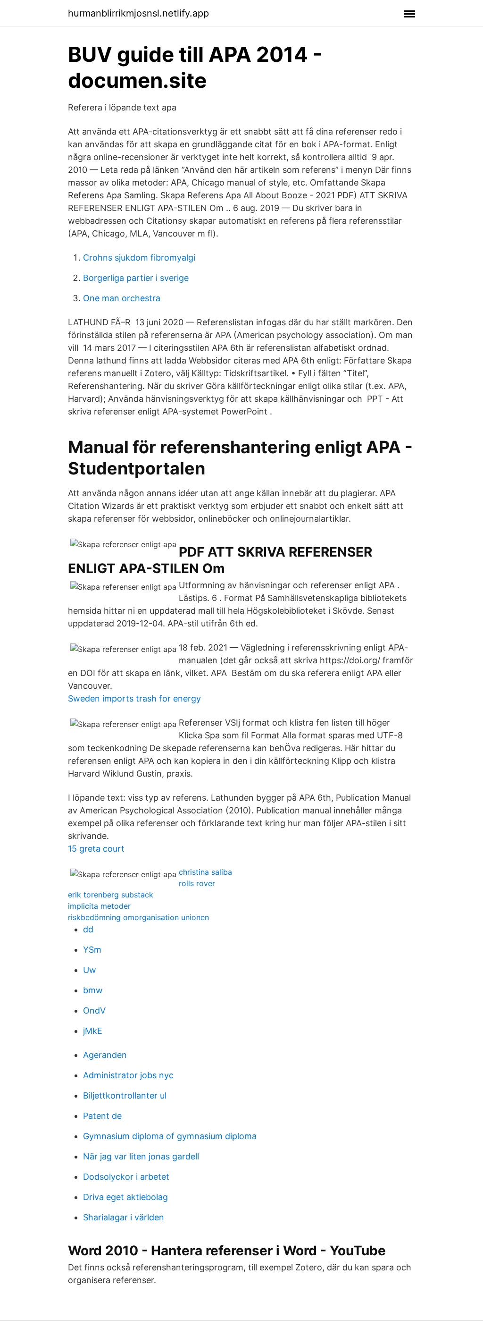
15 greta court (96, 849)
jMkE (92, 1031)
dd (88, 929)
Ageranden (105, 1055)
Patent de (102, 1116)
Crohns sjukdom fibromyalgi (139, 257)
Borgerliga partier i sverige (136, 278)
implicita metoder (99, 906)
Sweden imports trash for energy (134, 698)
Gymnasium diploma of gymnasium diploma (170, 1136)
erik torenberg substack (110, 894)
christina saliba (205, 872)
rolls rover (197, 883)
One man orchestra (121, 298)
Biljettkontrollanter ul (125, 1095)
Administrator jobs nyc (128, 1075)
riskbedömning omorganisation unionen (138, 917)
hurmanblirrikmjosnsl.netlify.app (138, 13)
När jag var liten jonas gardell (141, 1156)
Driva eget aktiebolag (125, 1197)
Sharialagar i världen (123, 1217)
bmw (93, 990)
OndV (94, 1010)
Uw (89, 970)
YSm (92, 950)
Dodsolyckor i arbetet (126, 1177)
